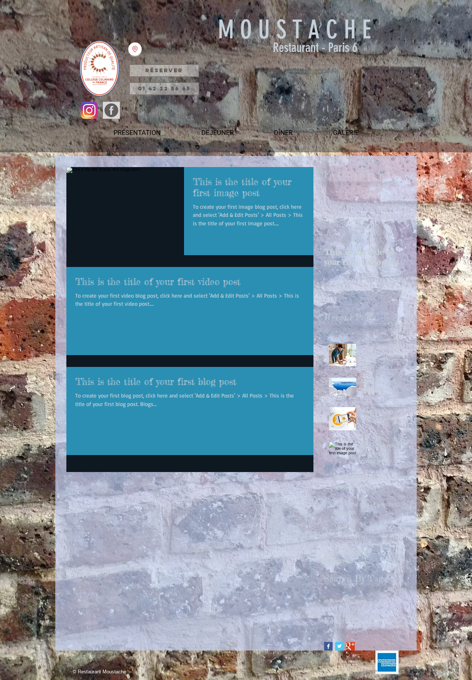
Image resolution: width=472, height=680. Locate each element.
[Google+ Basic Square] (350, 646)
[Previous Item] (336, 218)
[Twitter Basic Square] (339, 646)
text (346, 600)
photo (330, 600)
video (361, 600)
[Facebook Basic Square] (328, 646)
